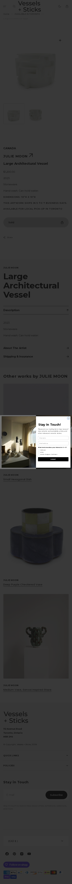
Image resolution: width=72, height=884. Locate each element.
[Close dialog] (68, 418)
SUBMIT (53, 459)
